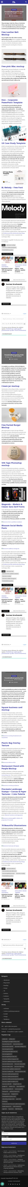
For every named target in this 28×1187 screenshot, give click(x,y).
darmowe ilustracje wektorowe (9, 871)
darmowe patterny (7, 1049)
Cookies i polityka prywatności (12, 1011)
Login (24, 313)
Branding (6, 985)
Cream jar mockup (10, 386)
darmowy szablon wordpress (10, 1081)
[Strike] (9, 324)
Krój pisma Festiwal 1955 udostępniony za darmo (7, 270)
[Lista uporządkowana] (10, 324)
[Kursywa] (5, 324)
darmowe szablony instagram (10, 1059)
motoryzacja (19, 1089)
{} (19, 323)
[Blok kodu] (16, 324)
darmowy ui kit (6, 1084)
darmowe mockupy (20, 1046)
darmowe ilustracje (7, 1046)
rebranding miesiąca (8, 1099)
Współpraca (6, 1019)
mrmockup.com (6, 775)
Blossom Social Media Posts (12, 526)
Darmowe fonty (7, 1044)
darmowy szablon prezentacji (10, 1076)
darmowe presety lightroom (9, 1051)
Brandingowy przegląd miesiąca (10, 1041)
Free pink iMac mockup (13, 66)
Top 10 (10, 1109)
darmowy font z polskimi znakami (10, 573)
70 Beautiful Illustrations (14, 825)
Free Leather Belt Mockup (10, 33)
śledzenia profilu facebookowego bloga (14, 233)
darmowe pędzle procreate (8, 873)
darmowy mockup (11, 245)
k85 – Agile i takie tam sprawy (9, 1026)
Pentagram (6, 1094)
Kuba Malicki (20, 1086)
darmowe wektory (7, 1066)
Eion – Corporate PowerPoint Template (12, 101)
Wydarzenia (7, 1001)
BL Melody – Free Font (12, 187)
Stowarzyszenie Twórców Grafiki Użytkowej (13, 1104)
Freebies (14, 9)
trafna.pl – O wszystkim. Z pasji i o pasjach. (12, 1031)
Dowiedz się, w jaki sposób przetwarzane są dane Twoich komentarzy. (14, 329)
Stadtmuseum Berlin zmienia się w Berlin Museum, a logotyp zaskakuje (14, 1167)
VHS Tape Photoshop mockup (12, 464)
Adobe (4, 1039)
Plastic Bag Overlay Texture (11, 744)
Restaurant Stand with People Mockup (13, 767)
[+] (22, 323)
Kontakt (6, 1014)
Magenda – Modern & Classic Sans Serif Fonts (13, 505)
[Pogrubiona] (3, 324)
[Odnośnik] (18, 324)
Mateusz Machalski (7, 1089)
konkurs (12, 1086)
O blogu (6, 1016)
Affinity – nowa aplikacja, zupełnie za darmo (20, 270)
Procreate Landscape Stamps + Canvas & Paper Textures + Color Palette (14, 791)
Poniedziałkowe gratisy (7, 249)
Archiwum (6, 1008)
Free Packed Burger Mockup (11, 426)
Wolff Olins (18, 1109)
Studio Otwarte (6, 1106)
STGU (4, 1101)
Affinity (12, 1039)
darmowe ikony (18, 1044)
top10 (4, 1109)
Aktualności (18, 265)
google (4, 1086)
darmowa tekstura (11, 868)
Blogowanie (7, 982)
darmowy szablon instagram (9, 578)
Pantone (5, 1091)
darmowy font (10, 571)
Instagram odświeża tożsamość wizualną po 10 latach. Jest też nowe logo (14, 1161)
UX (4, 991)
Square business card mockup (12, 708)
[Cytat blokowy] (14, 324)
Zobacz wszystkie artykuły (19, 279)
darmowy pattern (20, 1071)
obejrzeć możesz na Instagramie (14, 815)
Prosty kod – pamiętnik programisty (11, 1029)
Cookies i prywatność (14, 1181)
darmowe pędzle (7, 1054)
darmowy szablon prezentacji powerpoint (12, 1079)
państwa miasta (14, 1091)
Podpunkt (14, 1094)
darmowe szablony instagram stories (12, 1061)
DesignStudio (17, 1084)
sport (18, 1099)
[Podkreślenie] (7, 324)
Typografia (5, 266)
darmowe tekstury (7, 1064)
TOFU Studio (17, 1106)
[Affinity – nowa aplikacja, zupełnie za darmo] (20, 260)
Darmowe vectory (20, 1064)
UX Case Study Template (14, 143)
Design (24, 265)
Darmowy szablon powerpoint (9, 247)
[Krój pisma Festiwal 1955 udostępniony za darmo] (7, 260)
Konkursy (6, 996)
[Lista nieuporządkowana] (12, 324)
